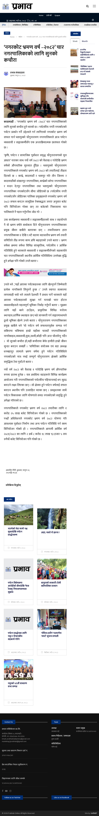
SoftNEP (94, 813)
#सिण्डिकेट (37, 24)
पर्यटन (20, 36)
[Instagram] (93, 20)
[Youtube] (7, 791)
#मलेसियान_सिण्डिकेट (20, 24)
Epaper (57, 15)
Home (41, 15)
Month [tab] (85, 41)
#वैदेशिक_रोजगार (52, 24)
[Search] (88, 6)
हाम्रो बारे (49, 15)
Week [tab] (75, 41)
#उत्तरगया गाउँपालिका (71, 24)
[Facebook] (3, 791)
